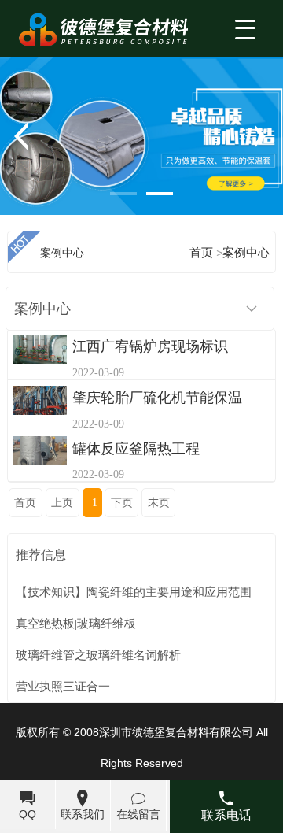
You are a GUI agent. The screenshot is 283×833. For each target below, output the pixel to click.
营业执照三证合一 (63, 686)
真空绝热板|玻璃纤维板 (76, 623)
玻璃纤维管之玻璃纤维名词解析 (98, 655)
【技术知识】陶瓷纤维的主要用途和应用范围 (134, 592)
